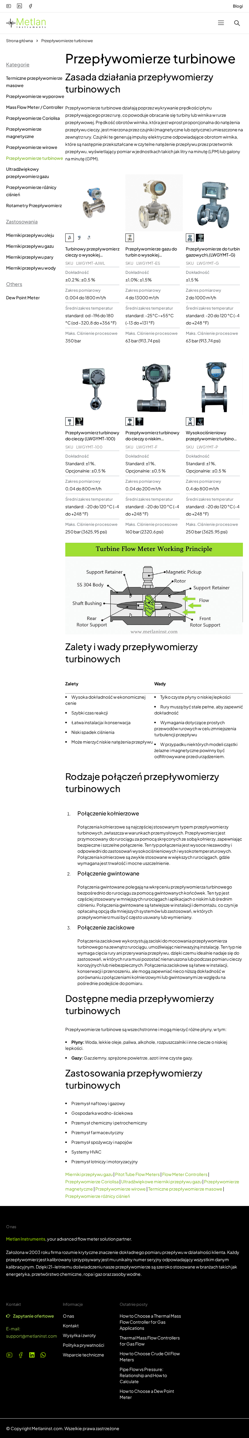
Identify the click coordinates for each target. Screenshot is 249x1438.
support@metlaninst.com (31, 1336)
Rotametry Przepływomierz (34, 205)
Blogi (238, 6)
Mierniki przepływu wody (31, 267)
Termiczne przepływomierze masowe (34, 81)
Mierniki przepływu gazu (30, 246)
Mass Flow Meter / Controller (34, 107)
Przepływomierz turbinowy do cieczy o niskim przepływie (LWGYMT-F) (152, 438)
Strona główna (19, 40)
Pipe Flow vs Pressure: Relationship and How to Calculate (143, 1375)
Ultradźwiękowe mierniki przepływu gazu (161, 1181)
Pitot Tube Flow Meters (137, 1174)
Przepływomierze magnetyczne (24, 132)
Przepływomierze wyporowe (35, 96)
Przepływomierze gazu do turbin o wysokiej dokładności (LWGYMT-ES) (152, 255)
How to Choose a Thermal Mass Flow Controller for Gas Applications (150, 1322)
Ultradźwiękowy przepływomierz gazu (27, 172)
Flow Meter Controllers (184, 1174)
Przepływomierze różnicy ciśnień (31, 190)
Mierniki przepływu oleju (30, 235)
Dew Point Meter (23, 297)
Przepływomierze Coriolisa (33, 118)
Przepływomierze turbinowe (34, 158)
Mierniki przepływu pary (29, 257)
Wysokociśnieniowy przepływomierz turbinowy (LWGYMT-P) (213, 438)
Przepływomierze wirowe (31, 147)
